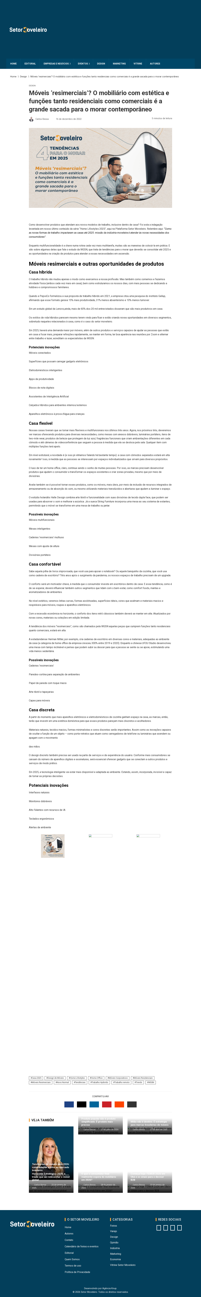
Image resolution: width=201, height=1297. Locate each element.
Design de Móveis (56, 1078)
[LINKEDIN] (94, 1104)
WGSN (151, 1082)
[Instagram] (159, 1228)
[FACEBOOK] (69, 1104)
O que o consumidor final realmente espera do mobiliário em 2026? (98, 1176)
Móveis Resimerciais (41, 1082)
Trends (139, 1082)
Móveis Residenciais (143, 1078)
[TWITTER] (81, 1104)
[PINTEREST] (106, 1104)
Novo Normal (63, 1082)
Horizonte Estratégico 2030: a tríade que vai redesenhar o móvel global (51, 1176)
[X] (172, 1228)
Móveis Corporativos (118, 1078)
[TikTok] (179, 1228)
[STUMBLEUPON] (119, 1104)
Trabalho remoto (122, 1082)
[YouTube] (165, 1228)
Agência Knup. (109, 1288)
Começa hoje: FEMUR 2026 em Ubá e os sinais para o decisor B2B (148, 1176)
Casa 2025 (36, 1078)
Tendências (80, 1082)
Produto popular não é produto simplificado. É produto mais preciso (98, 1121)
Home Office (97, 1078)
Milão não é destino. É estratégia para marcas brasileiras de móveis (149, 1123)
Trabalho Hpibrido (100, 1082)
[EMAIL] (132, 1104)
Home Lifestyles (77, 1078)
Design (32, 86)
